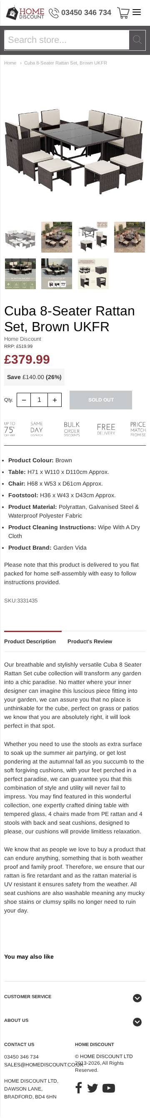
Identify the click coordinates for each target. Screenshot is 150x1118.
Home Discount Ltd (106, 1056)
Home (10, 62)
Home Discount (22, 339)
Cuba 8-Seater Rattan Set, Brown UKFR (65, 62)
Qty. (8, 400)
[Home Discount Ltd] (25, 13)
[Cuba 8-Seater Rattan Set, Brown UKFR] (20, 237)
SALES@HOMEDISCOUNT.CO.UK (43, 1065)
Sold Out (101, 400)
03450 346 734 (86, 12)
